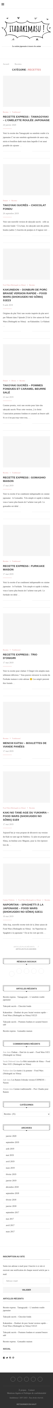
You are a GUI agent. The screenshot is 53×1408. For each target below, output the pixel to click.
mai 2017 (10, 1219)
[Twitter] (19, 974)
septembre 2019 (12, 1142)
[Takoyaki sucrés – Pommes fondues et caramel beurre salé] (26, 359)
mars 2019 (10, 1168)
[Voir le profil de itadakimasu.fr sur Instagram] (10, 1357)
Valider (26, 1290)
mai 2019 (10, 1155)
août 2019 (10, 1149)
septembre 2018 (12, 1193)
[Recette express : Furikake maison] (26, 540)
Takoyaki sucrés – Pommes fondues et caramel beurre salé (24, 389)
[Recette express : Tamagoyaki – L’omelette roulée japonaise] (26, 91)
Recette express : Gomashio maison (17, 1031)
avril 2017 (10, 1225)
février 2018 (11, 1200)
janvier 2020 (11, 1136)
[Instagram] (26, 974)
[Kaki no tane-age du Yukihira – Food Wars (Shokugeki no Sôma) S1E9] (26, 787)
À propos (22, 1390)
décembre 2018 (12, 1187)
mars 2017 (10, 1232)
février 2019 (11, 1174)
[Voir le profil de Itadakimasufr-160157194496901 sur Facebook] (4, 1357)
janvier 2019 (11, 1181)
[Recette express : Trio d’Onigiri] (26, 628)
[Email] (41, 974)
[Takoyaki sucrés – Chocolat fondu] (26, 179)
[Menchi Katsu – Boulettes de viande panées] (26, 717)
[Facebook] (21, 52)
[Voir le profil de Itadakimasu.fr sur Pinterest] (13, 1357)
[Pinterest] (34, 974)
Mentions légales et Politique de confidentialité (26, 1393)
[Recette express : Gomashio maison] (26, 451)
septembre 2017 (12, 1212)
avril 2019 (10, 1161)
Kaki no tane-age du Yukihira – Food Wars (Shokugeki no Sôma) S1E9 (26, 816)
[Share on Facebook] (25, 151)
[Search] (50, 4)
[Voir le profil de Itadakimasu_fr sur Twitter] (7, 1357)
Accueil (6, 64)
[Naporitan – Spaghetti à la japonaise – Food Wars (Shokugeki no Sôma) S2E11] (26, 879)
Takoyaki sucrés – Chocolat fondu (17, 1006)
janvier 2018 (11, 1206)
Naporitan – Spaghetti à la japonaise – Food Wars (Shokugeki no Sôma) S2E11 (23, 908)
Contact (31, 1390)
